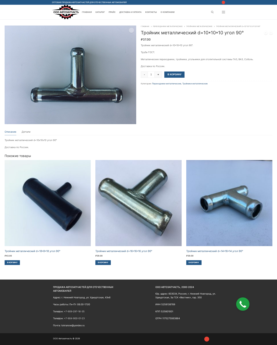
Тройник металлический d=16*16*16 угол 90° (123, 251)
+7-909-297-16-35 (74, 311)
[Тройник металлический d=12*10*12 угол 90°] (266, 33)
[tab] (10, 132)
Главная (145, 26)
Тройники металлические (199, 26)
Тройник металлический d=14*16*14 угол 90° (214, 251)
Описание (10, 131)
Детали (26, 131)
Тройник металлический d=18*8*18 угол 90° (32, 251)
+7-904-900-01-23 (74, 318)
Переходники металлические (168, 26)
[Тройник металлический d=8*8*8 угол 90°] (271, 33)
